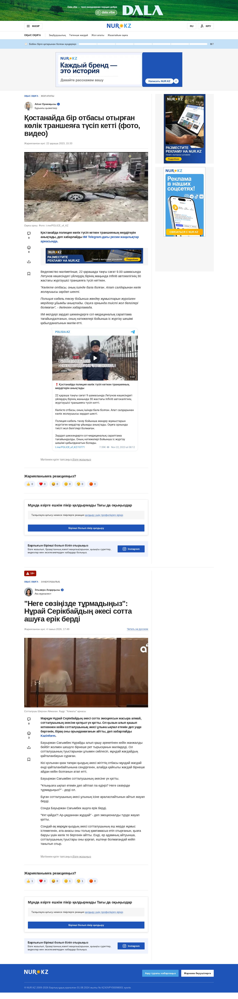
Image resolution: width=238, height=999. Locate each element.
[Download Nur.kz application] (119, 10)
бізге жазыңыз (81, 459)
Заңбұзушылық (57, 35)
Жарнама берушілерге (197, 973)
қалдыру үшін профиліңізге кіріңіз (104, 515)
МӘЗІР (36, 26)
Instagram (134, 549)
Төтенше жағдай (78, 35)
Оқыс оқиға (32, 35)
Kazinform (48, 736)
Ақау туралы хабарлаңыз (160, 973)
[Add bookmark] (29, 274)
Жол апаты (97, 35)
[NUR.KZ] (119, 26)
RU (191, 26)
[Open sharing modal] (29, 262)
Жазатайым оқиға (118, 35)
